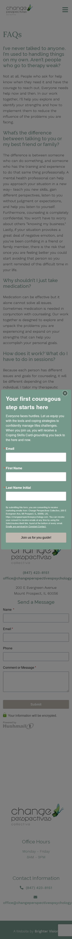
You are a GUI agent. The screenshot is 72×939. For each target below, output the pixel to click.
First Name (14, 468)
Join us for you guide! (36, 537)
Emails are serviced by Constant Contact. (26, 526)
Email (10, 448)
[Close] (67, 393)
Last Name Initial (18, 487)
